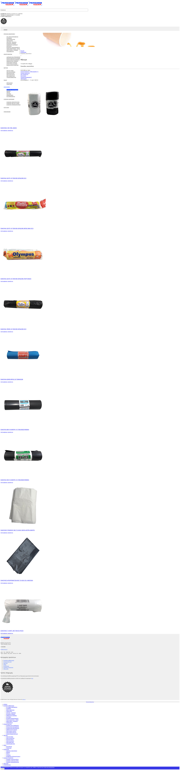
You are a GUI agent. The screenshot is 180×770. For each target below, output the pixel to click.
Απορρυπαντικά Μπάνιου (13, 59)
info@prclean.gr (7, 16)
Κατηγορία (23, 76)
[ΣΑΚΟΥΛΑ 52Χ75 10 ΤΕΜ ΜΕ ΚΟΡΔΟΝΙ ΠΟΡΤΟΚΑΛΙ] (23, 276)
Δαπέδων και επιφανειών (13, 57)
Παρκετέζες (10, 40)
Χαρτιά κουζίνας (11, 72)
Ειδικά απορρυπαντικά (12, 65)
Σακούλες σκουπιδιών (12, 89)
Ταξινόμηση (24, 78)
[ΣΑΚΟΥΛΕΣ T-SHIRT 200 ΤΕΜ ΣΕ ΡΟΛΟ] (23, 628)
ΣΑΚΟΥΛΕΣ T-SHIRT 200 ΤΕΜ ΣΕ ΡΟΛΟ (12, 631)
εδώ (32, 678)
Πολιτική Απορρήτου (90, 701)
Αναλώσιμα (7, 87)
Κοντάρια (9, 46)
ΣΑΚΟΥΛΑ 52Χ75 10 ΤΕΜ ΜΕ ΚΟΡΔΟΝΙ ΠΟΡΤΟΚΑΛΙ (16, 279)
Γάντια (8, 92)
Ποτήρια (9, 93)
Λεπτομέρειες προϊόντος (7, 130)
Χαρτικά (6, 67)
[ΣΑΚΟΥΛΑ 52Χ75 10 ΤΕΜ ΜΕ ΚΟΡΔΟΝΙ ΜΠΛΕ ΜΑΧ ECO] (23, 226)
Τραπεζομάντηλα (11, 77)
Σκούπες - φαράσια (11, 42)
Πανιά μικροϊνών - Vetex (13, 48)
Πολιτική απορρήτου (49, 767)
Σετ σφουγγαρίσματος (12, 36)
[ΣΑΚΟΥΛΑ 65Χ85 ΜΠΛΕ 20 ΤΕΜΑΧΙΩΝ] (23, 377)
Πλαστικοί (9, 84)
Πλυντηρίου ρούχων (12, 63)
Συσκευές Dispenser (9, 99)
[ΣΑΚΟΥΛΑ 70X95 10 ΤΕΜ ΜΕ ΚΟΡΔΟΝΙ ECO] (23, 326)
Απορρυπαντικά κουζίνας (13, 58)
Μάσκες (9, 91)
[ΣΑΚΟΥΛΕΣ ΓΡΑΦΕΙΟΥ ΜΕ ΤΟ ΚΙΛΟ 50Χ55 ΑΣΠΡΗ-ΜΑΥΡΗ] (23, 527)
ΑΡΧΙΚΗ (5, 29)
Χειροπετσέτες (10, 73)
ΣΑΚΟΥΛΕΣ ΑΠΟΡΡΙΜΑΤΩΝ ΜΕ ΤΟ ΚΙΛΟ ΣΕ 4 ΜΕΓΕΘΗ (17, 580)
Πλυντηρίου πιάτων (12, 62)
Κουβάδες (9, 38)
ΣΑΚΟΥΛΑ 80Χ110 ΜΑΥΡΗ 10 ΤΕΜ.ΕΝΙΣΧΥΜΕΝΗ (15, 429)
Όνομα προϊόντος (25, 73)
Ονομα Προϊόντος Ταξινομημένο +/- (30, 71)
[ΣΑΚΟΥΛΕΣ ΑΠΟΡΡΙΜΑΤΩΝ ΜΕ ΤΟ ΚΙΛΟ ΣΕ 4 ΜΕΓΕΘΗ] (23, 578)
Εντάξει (2, 768)
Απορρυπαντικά (8, 54)
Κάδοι (5, 80)
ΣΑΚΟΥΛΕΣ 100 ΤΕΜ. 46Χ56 (9, 128)
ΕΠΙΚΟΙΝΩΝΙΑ (7, 111)
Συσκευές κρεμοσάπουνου (14, 104)
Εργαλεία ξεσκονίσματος (13, 47)
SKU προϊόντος (24, 74)
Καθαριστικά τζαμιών (12, 61)
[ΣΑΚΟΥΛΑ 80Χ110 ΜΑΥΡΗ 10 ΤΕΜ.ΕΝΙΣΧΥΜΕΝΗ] (23, 427)
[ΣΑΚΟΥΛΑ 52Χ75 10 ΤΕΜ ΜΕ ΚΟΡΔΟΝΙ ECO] (23, 175)
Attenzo (24, 699)
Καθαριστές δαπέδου (12, 44)
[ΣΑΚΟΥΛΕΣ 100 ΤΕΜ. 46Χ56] (43, 125)
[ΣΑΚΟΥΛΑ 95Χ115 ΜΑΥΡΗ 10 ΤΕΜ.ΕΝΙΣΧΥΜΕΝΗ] (23, 477)
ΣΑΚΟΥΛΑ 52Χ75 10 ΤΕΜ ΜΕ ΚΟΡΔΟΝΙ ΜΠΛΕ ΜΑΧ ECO (17, 228)
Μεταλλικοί (10, 83)
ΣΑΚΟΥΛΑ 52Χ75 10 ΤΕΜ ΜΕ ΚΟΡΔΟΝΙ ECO (13, 178)
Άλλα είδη (6, 107)
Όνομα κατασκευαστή (26, 77)
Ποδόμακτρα (10, 51)
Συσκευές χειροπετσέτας (13, 102)
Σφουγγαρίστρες (11, 39)
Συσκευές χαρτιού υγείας (13, 103)
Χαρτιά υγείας (10, 70)
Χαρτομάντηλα (11, 76)
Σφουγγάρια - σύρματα (12, 50)
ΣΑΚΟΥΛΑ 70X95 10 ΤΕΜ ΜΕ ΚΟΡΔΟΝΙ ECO (13, 329)
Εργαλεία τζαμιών (11, 43)
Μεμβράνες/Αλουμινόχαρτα (11, 95)
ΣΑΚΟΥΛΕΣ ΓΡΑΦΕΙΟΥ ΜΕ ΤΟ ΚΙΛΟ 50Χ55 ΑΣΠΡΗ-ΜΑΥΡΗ (18, 530)
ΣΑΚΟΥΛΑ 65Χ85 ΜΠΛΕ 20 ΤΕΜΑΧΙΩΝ (12, 379)
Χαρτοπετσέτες (11, 74)
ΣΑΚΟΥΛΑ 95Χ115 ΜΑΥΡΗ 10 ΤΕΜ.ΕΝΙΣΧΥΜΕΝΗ (15, 480)
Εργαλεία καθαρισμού (9, 34)
